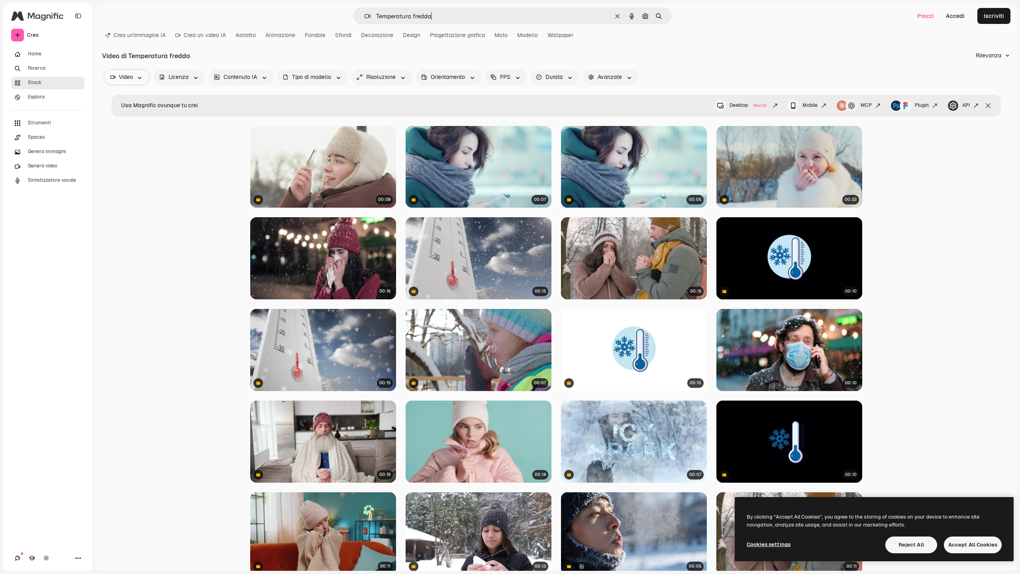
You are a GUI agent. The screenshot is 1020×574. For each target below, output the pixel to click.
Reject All (911, 544)
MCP (866, 105)
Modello (527, 35)
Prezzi (925, 16)
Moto (501, 35)
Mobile (810, 105)
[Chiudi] (988, 105)
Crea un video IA (205, 35)
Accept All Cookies (972, 544)
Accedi (955, 16)
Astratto (245, 35)
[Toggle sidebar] (78, 16)
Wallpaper (560, 35)
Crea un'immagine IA (140, 35)
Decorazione (377, 35)
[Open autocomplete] (364, 16)
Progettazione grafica (457, 35)
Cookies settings (768, 544)
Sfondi (343, 35)
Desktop (748, 105)
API (966, 105)
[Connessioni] (17, 558)
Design (411, 35)
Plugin (922, 105)
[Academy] (32, 558)
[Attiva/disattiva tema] (46, 558)
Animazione (280, 35)
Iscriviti (994, 16)
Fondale (315, 35)
